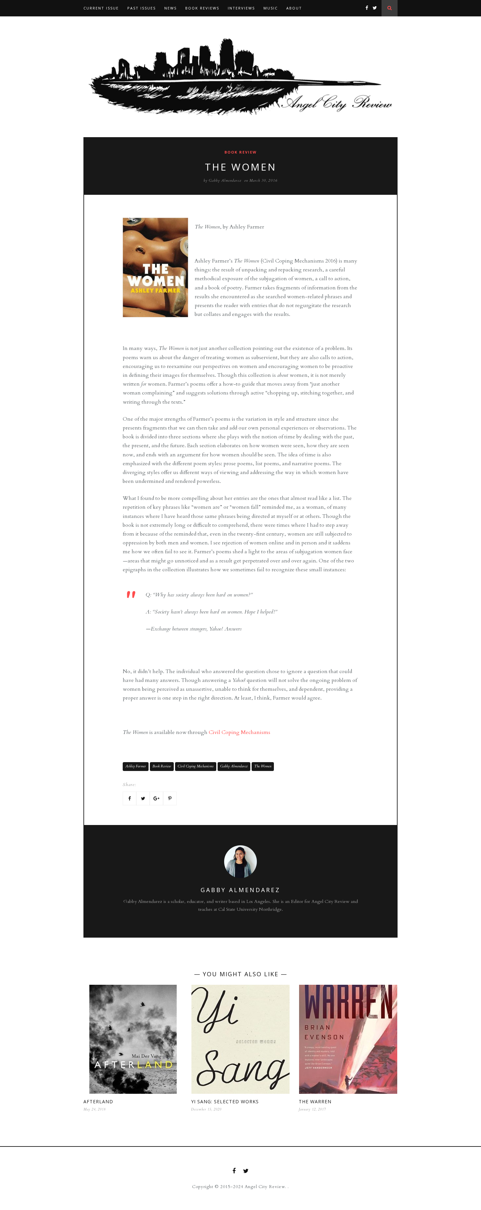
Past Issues (141, 8)
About (294, 8)
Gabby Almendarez (225, 180)
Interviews (241, 8)
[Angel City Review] (240, 77)
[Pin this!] (170, 798)
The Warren (315, 1102)
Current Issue (101, 8)
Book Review (240, 152)
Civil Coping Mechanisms (239, 732)
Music (270, 8)
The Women (262, 766)
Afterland (98, 1102)
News (170, 8)
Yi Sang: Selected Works (225, 1102)
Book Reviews (202, 8)
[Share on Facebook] (129, 798)
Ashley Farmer (135, 766)
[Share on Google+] (156, 798)
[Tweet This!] (143, 798)
